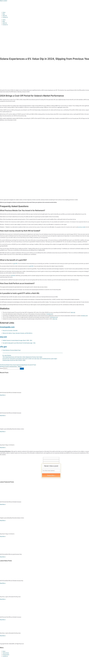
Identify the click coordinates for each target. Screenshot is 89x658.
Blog (4, 14)
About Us (5, 15)
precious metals (82, 227)
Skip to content (3, 0)
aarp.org (73, 312)
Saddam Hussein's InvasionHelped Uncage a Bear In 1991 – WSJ (17, 340)
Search (1, 368)
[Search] (22, 369)
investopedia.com (7, 327)
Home (4, 12)
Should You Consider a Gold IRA (10, 330)
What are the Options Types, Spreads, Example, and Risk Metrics (17, 333)
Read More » (3, 395)
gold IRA (15, 263)
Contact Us (5, 17)
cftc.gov (3, 347)
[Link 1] (8, 9)
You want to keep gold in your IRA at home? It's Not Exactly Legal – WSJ (19, 343)
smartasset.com (53, 317)
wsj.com (3, 337)
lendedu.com (50, 314)
